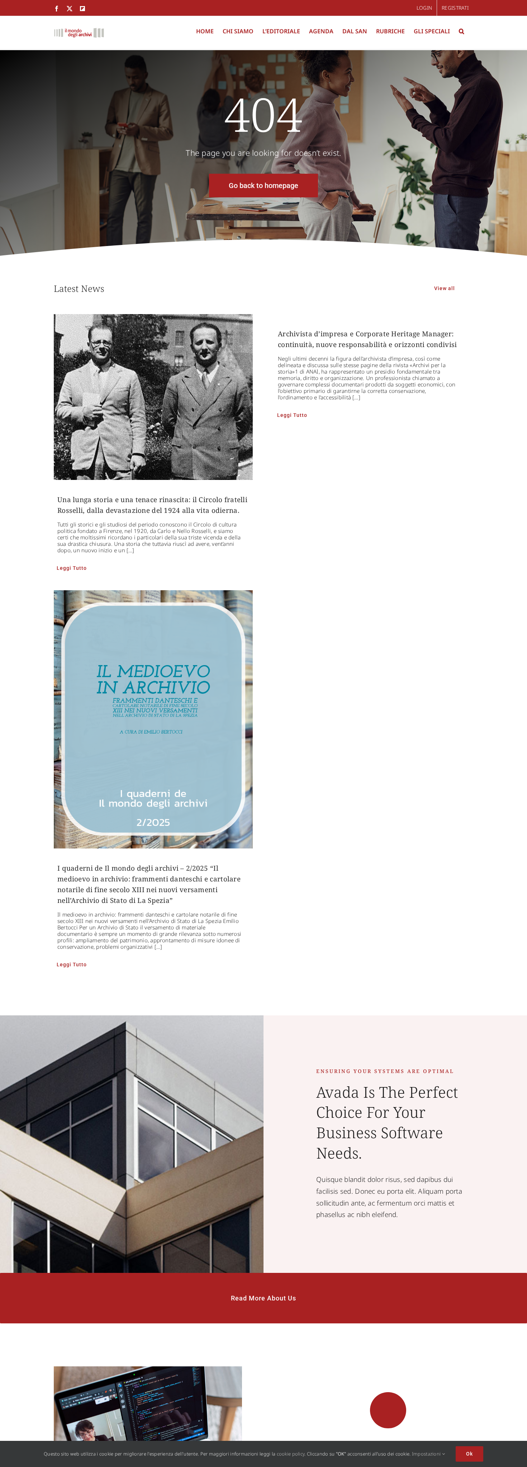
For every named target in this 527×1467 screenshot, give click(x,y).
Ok (469, 1454)
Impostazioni (427, 1454)
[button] (461, 31)
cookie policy (291, 1454)
